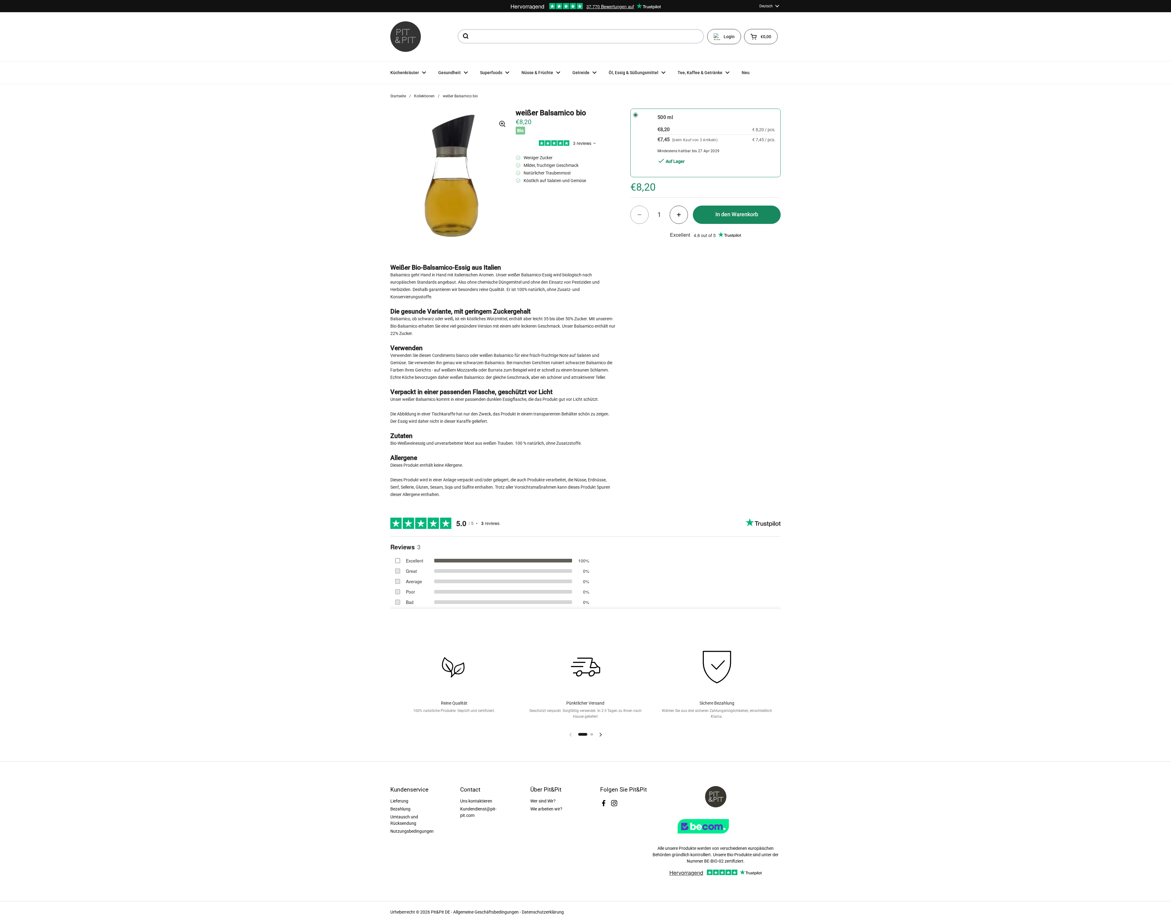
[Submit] (465, 36)
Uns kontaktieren (476, 801)
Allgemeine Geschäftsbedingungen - (487, 912)
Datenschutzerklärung (543, 912)
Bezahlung (400, 808)
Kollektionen (424, 96)
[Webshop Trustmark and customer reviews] (715, 835)
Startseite (398, 96)
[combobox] (581, 36)
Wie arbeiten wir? (546, 808)
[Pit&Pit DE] (405, 36)
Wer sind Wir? (543, 801)
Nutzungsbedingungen (412, 831)
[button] (761, 36)
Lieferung (399, 801)
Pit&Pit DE (440, 912)
